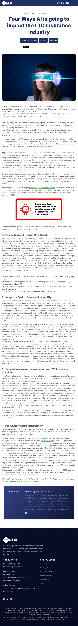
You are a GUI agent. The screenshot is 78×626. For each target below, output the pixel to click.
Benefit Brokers (46, 576)
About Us (44, 564)
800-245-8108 (14, 564)
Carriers (43, 584)
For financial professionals (29, 40)
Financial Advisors (47, 572)
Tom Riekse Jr (46, 13)
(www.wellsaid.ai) (47, 441)
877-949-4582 (63, 3)
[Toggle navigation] (72, 3)
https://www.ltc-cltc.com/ (28, 481)
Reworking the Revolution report (42, 188)
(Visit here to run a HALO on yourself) (56, 334)
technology (43, 40)
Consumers (44, 580)
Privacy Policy (45, 568)
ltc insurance (53, 40)
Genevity (7, 324)
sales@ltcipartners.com (17, 567)
